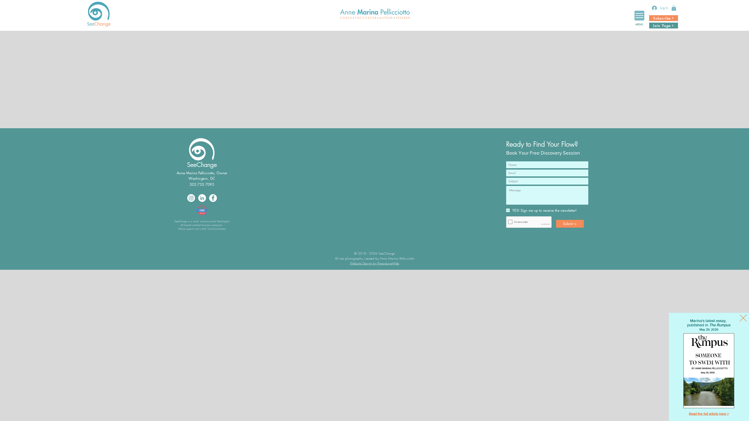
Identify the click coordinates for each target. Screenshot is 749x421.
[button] (743, 318)
